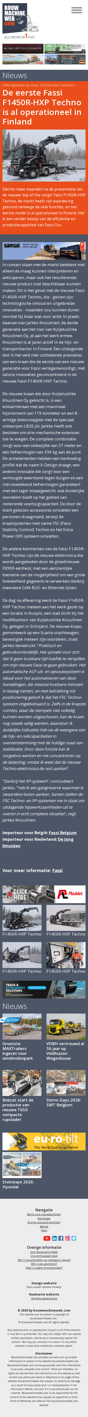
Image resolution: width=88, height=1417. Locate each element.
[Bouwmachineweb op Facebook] (60, 1238)
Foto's (44, 1230)
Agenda (44, 1226)
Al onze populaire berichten (44, 1222)
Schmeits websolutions (44, 1298)
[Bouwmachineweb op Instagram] (66, 1238)
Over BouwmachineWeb (44, 1252)
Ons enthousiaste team (44, 1256)
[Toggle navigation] (77, 10)
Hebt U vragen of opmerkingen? (44, 1267)
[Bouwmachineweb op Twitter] (73, 1238)
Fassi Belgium (63, 832)
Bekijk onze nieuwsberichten (44, 1214)
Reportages (44, 1218)
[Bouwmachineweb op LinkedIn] (53, 1238)
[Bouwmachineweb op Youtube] (46, 1238)
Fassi (57, 870)
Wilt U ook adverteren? (44, 1264)
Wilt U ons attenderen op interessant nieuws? (44, 1260)
